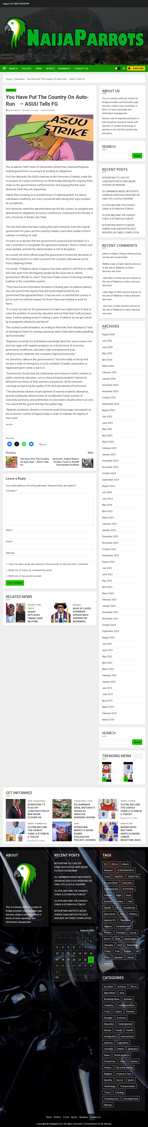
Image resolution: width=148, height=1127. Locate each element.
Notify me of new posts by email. (25, 576)
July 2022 (107, 643)
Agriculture (109, 992)
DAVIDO (118, 876)
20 (74, 959)
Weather (118, 957)
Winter (130, 957)
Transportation (39, 801)
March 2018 (108, 719)
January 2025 (109, 454)
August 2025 (108, 410)
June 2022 (107, 650)
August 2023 (108, 561)
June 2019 (107, 694)
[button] (124, 68)
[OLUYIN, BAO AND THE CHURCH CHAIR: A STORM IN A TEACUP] (106, 772)
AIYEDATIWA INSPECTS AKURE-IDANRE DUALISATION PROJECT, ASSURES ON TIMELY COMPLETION (120, 229)
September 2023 (110, 555)
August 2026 (108, 334)
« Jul (56, 977)
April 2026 (107, 359)
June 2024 (107, 498)
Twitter (127, 951)
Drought (108, 1017)
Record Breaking (124, 1067)
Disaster (130, 1011)
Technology (132, 945)
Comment (11, 490)
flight (118, 895)
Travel (89, 801)
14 (79, 953)
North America (121, 1055)
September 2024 (110, 479)
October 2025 (109, 397)
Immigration (110, 1036)
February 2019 (109, 713)
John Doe (107, 306)
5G (105, 864)
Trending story (41, 823)
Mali (122, 913)
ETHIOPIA (128, 888)
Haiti (130, 901)
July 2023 (107, 568)
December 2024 (110, 460)
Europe (107, 1030)
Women (108, 1104)
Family (118, 1030)
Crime (38, 68)
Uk (137, 951)
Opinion (31, 608)
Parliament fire (123, 926)
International (127, 1036)
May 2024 (107, 505)
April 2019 (107, 700)
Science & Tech (127, 823)
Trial (117, 951)
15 (85, 953)
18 (62, 959)
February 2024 (109, 524)
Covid (107, 876)
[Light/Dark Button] (118, 68)
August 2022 (108, 637)
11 (62, 953)
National (132, 1048)
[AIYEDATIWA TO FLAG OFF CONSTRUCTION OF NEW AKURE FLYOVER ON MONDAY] (15, 809)
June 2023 (107, 574)
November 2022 (110, 618)
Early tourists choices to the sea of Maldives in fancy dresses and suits (121, 268)
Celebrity (108, 1005)
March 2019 (108, 707)
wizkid (107, 963)
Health (107, 907)
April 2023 (107, 587)
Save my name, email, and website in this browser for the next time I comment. (48, 564)
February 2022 (109, 675)
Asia (122, 992)
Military (133, 913)
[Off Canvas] (4, 68)
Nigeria (108, 926)
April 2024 (107, 511)
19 (68, 959)
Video (107, 957)
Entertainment (111, 888)
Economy (121, 1017)
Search (109, 146)
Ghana (120, 901)
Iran (117, 907)
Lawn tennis (110, 913)
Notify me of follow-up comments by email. (30, 570)
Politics (26, 68)
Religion (108, 1073)
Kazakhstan (129, 907)
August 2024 (108, 486)
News (12, 68)
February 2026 (109, 372)
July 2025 (107, 416)
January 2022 (109, 681)
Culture (118, 1011)
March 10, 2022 (32, 110)
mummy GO (110, 920)
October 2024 (109, 473)
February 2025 (109, 448)
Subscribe (138, 68)
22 (85, 959)
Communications (126, 1005)
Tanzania (108, 945)
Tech (119, 945)
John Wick (107, 278)
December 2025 (110, 385)
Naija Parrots (14, 110)
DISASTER (133, 876)
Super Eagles (130, 938)
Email (9, 541)
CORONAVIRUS (125, 870)
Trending (131, 801)
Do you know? (111, 882)
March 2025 (108, 441)
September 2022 (110, 631)
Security (108, 1079)
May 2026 (107, 353)
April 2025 (107, 435)
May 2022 (107, 656)
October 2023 (109, 549)
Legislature (122, 1042)
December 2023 (110, 536)
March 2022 (108, 669)
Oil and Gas (109, 1061)
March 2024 (108, 517)
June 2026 (107, 347)
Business (63, 68)
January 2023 (109, 606)
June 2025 (107, 423)
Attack (125, 864)
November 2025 (110, 391)
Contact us (81, 68)
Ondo (38, 605)
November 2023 (110, 542)
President (120, 932)
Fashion (108, 895)
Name (9, 530)
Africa (114, 864)
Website (10, 553)
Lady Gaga (107, 292)
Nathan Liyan (108, 264)
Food (128, 895)
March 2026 (108, 366)
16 (91, 953)
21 (79, 959)
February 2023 (109, 599)
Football (108, 901)
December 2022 (110, 612)
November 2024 (110, 467)
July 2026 (107, 340)
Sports (50, 68)
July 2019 (107, 688)
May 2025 (107, 429)
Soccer (133, 932)
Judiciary (108, 1042)
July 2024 (107, 492)
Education (11, 90)
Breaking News (111, 999)
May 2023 (107, 580)
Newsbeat (125, 920)
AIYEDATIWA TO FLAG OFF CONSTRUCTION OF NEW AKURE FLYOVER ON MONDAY (119, 181)
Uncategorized (130, 1098)
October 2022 (109, 625)
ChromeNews (90, 1123)
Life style (108, 1048)
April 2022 (107, 662)
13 (74, 953)
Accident (108, 986)
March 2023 (108, 593)
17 (57, 959)
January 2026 (109, 378)
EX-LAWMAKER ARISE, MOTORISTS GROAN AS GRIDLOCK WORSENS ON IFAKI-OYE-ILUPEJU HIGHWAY (121, 195)
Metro (120, 1048)
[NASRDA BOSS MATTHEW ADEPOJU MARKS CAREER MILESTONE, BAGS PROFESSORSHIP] (108, 831)
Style (117, 938)
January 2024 (109, 530)
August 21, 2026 (130, 818)
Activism (121, 986)
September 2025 (110, 404)
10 (57, 953)
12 (68, 953)
